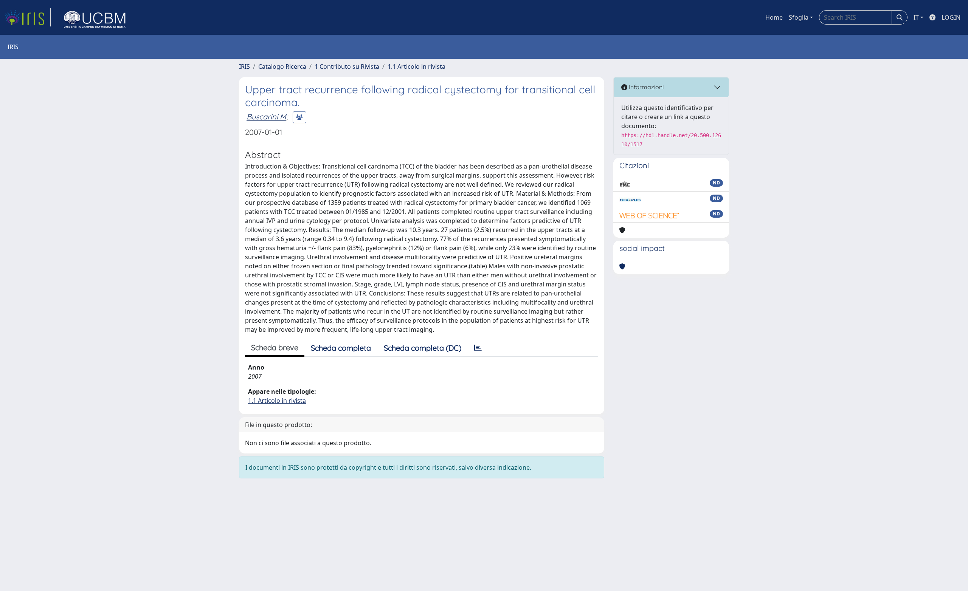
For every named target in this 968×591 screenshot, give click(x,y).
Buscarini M (266, 116)
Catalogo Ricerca (282, 66)
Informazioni (645, 87)
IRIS (244, 66)
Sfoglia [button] (798, 17)
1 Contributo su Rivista (347, 66)
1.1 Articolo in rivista (416, 66)
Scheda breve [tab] (274, 347)
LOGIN (951, 17)
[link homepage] (28, 17)
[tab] (478, 348)
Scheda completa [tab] (341, 348)
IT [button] (916, 17)
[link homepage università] (95, 17)
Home (774, 17)
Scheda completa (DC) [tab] (422, 348)
